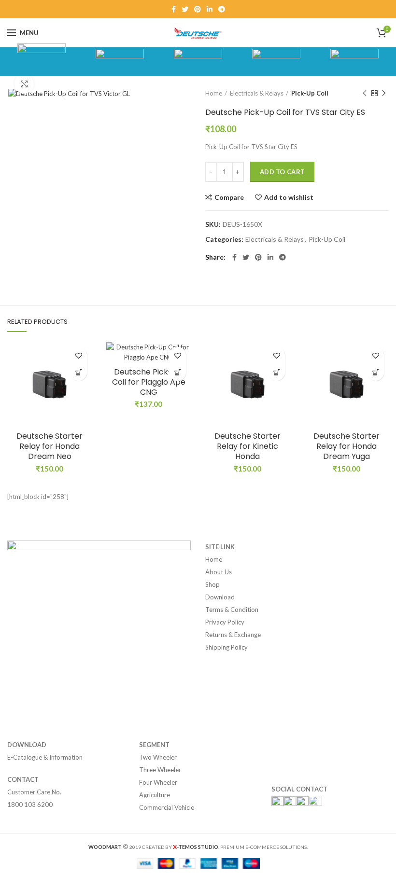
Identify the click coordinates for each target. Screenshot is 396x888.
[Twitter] (185, 9)
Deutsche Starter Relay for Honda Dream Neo (49, 446)
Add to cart (282, 172)
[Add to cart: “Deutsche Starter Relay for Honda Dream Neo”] (78, 372)
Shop (212, 584)
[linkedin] (209, 9)
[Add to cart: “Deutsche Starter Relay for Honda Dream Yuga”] (375, 372)
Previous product (364, 93)
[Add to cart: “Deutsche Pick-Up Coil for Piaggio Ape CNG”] (177, 372)
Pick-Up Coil (309, 93)
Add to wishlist (288, 197)
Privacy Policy (224, 622)
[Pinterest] (197, 9)
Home (213, 93)
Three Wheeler (160, 770)
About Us (218, 572)
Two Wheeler (158, 757)
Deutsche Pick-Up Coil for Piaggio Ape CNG (148, 382)
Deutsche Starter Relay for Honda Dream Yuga (346, 446)
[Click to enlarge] (24, 84)
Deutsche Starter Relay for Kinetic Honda (247, 446)
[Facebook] (174, 9)
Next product (384, 93)
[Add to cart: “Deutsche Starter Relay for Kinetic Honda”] (276, 372)
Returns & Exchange (233, 634)
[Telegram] (221, 9)
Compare (229, 197)
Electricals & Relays (256, 93)
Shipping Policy (226, 647)
